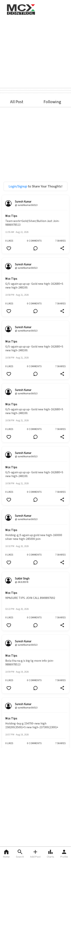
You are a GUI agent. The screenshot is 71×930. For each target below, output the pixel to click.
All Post (16, 102)
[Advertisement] (35, 51)
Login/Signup (18, 186)
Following (52, 102)
